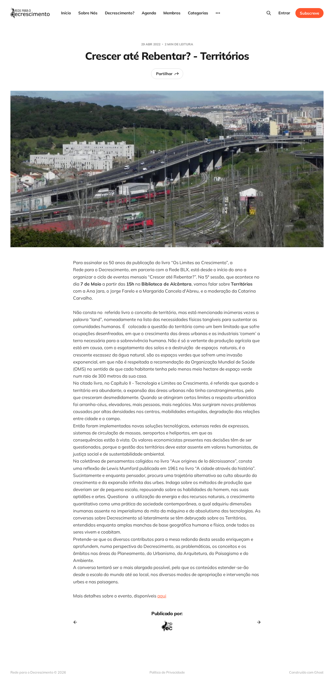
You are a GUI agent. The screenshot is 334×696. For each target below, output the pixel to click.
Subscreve (309, 13)
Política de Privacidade (167, 672)
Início (66, 12)
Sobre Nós (88, 12)
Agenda (149, 12)
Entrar (284, 12)
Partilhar (164, 73)
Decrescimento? (119, 12)
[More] (218, 13)
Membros (172, 12)
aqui (161, 595)
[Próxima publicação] (257, 622)
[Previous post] (77, 622)
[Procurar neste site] (269, 13)
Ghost (319, 672)
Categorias (198, 12)
